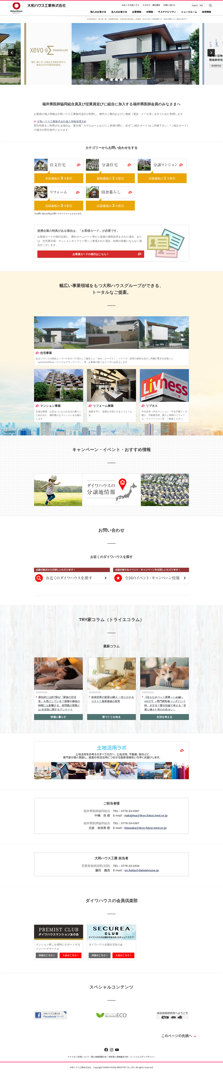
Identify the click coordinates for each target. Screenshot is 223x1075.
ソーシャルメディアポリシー (142, 1056)
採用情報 (206, 12)
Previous (12, 52)
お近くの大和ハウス (130, 5)
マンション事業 (50, 405)
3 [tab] (111, 79)
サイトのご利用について (78, 1056)
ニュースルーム (189, 12)
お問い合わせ (169, 5)
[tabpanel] (111, 54)
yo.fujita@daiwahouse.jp (141, 870)
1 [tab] (101, 79)
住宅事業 (46, 353)
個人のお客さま (98, 12)
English (195, 5)
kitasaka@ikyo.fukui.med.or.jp (145, 828)
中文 (201, 5)
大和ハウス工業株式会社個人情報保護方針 (62, 121)
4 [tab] (116, 79)
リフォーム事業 (103, 405)
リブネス (152, 405)
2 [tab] (106, 79)
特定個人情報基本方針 (118, 1056)
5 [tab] (121, 79)
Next (211, 52)
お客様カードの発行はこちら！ (90, 254)
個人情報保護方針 (99, 1056)
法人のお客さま (119, 12)
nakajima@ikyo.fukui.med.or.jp (145, 815)
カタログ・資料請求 (151, 5)
